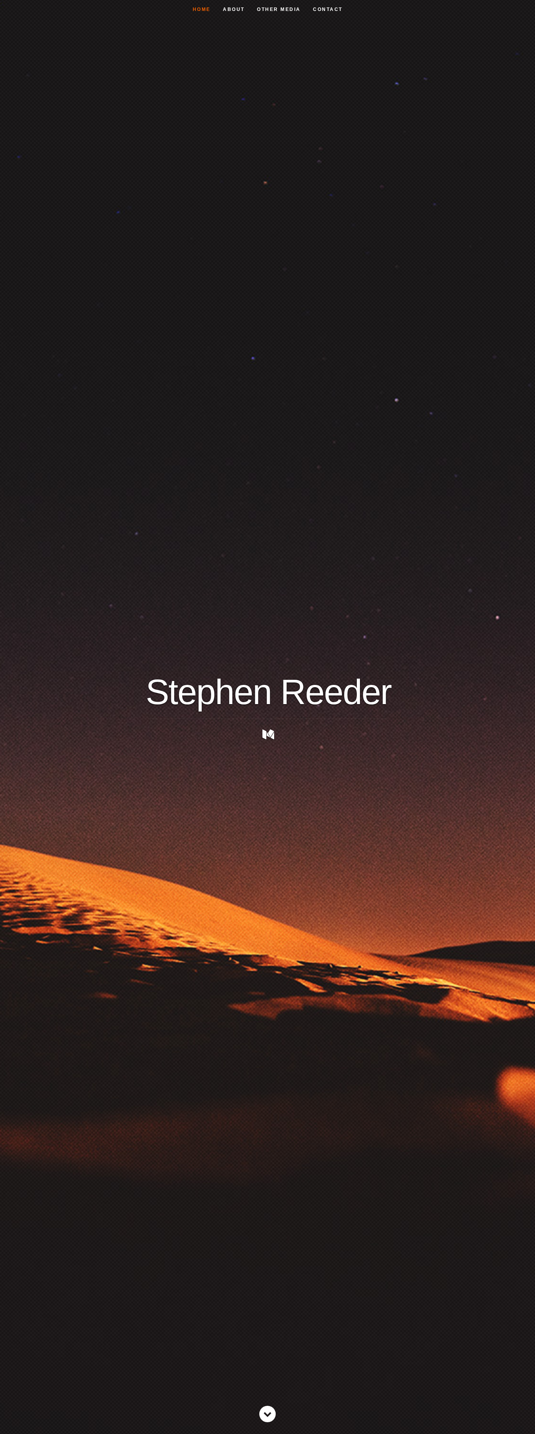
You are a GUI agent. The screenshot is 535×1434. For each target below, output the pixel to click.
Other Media (279, 9)
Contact (328, 9)
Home (202, 9)
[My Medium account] (268, 734)
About (234, 9)
